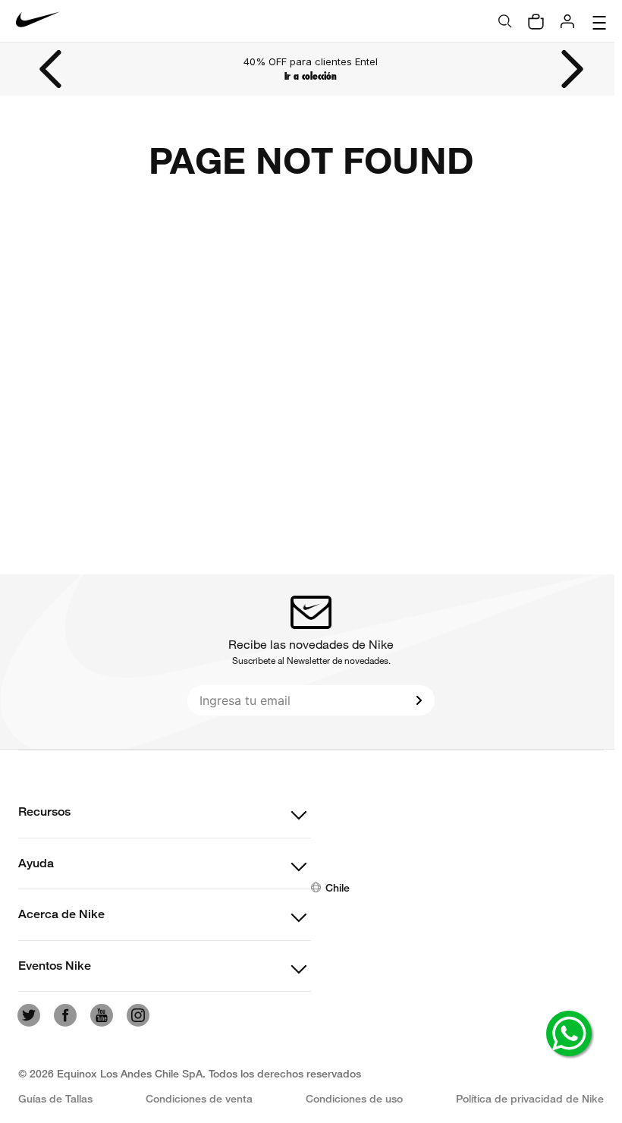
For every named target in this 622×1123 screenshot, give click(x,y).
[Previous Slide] (51, 69)
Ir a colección (310, 76)
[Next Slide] (571, 69)
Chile (337, 887)
